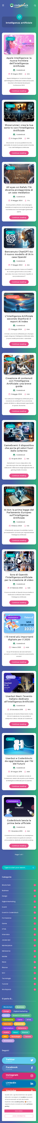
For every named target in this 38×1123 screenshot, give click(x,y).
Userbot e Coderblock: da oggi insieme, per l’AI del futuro (19, 761)
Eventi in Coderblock (10, 912)
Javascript (6, 940)
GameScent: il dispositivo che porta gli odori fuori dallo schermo (19, 448)
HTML (4, 929)
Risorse (5, 967)
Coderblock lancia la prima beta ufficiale (19, 822)
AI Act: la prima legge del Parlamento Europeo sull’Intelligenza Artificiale (19, 514)
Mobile (4, 956)
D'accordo (19, 1111)
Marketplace (13, 618)
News (10, 39)
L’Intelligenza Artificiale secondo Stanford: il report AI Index (19, 319)
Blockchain (6, 885)
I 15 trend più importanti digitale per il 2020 (19, 638)
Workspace (6, 989)
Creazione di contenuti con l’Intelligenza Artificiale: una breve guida (19, 382)
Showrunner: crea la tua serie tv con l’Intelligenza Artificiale (19, 128)
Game (4, 923)
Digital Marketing (8, 901)
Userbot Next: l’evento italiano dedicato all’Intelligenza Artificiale (19, 699)
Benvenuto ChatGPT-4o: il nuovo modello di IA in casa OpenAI (19, 254)
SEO (3, 973)
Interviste (6, 934)
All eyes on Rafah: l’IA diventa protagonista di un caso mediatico (19, 190)
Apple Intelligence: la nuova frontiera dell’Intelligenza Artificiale (19, 62)
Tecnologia (12, 297)
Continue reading (19, 91)
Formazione (6, 918)
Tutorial (5, 984)
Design (4, 896)
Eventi (10, 677)
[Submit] (33, 867)
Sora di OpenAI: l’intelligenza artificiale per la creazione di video (19, 577)
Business (5, 890)
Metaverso (6, 951)
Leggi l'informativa (19, 1116)
